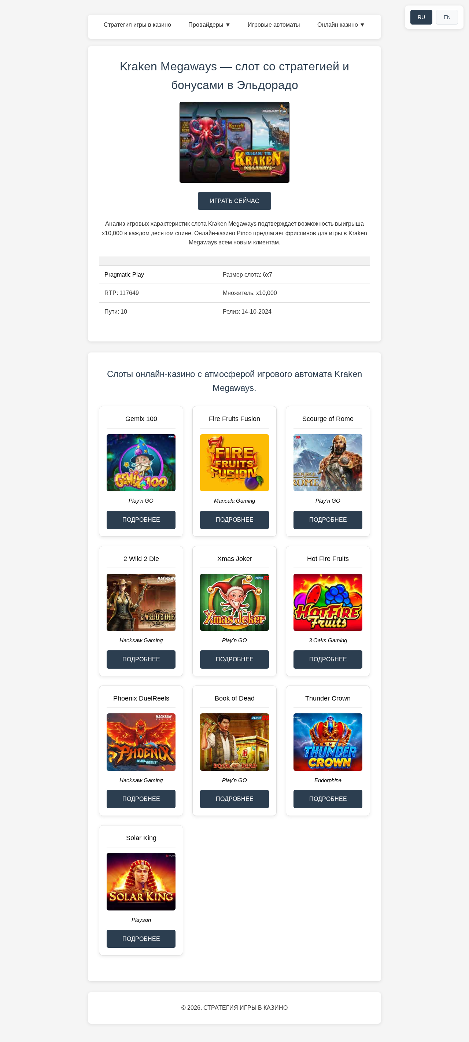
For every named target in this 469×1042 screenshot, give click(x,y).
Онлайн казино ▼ (341, 25)
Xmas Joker (234, 558)
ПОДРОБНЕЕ (141, 520)
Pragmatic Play (124, 274)
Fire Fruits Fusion (234, 418)
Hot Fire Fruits (328, 558)
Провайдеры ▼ (209, 25)
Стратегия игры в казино (137, 25)
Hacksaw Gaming (141, 640)
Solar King (141, 838)
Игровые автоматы (274, 25)
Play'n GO (141, 501)
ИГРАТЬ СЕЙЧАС (234, 201)
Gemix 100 (141, 418)
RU (421, 17)
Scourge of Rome (328, 418)
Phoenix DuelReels (141, 698)
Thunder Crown (328, 698)
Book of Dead (235, 698)
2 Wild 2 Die (141, 558)
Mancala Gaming (234, 501)
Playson (141, 920)
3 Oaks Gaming (328, 640)
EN (447, 17)
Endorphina (327, 780)
